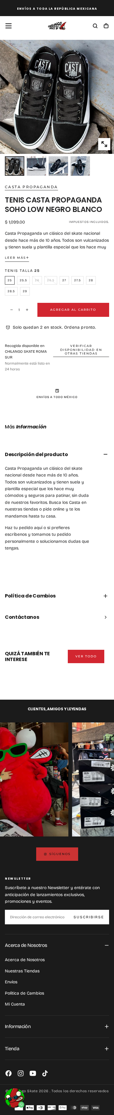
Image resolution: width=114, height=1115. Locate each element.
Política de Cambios (24, 993)
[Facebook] (8, 1073)
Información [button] (18, 1026)
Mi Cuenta (15, 1004)
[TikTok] (45, 1073)
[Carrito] (106, 26)
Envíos (11, 982)
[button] (8, 25)
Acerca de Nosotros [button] (26, 945)
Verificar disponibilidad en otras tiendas (81, 349)
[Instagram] (20, 1073)
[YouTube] (32, 1073)
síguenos (60, 854)
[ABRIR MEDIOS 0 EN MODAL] (104, 144)
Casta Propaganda (31, 187)
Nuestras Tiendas (22, 971)
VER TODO (86, 656)
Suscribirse (89, 917)
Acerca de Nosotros (25, 959)
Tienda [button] (12, 1048)
